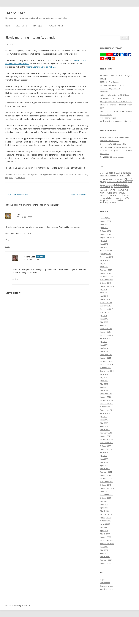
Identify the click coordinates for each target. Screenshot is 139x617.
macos (117, 186)
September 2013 (107, 371)
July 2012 (103, 416)
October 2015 (105, 312)
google (103, 181)
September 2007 (107, 543)
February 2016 (106, 302)
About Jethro (21, 26)
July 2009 (103, 501)
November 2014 (106, 335)
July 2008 (103, 527)
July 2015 (103, 315)
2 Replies (9, 44)
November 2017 (106, 257)
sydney (118, 198)
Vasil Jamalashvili (107, 137)
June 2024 (104, 224)
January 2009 (105, 517)
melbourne (124, 187)
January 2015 (105, 332)
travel (79, 174)
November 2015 (106, 309)
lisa (112, 187)
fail (118, 179)
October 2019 (105, 231)
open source (119, 189)
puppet (115, 195)
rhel (121, 195)
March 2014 (105, 351)
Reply (7, 246)
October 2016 (105, 283)
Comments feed (106, 586)
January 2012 (105, 436)
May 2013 (104, 384)
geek (128, 178)
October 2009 (105, 498)
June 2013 (104, 380)
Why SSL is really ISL (117, 144)
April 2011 (104, 465)
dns (114, 179)
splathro (72, 174)
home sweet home (115, 181)
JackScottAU (105, 147)
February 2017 (106, 270)
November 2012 (106, 403)
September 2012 (107, 410)
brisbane (108, 175)
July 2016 (103, 289)
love (66, 174)
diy (111, 179)
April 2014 (104, 348)
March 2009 (105, 511)
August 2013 (105, 374)
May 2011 (104, 462)
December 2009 (106, 494)
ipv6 (125, 182)
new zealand (104, 190)
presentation (105, 195)
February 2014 (106, 354)
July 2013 (103, 377)
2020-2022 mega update (110, 88)
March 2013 (105, 390)
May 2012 (104, 423)
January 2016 (105, 306)
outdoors (117, 192)
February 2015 (106, 328)
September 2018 (107, 237)
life (104, 185)
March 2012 (105, 429)
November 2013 (106, 364)
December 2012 (106, 400)
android (111, 172)
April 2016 (104, 296)
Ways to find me (56, 26)
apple (118, 173)
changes (60, 174)
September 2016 (107, 286)
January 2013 (105, 397)
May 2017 (104, 266)
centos (115, 175)
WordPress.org (106, 589)
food (121, 179)
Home (7, 26)
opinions (106, 192)
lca (101, 184)
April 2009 (104, 508)
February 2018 (106, 250)
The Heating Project (108, 118)
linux (109, 184)
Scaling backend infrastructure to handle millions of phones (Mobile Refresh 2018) (116, 104)
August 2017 (105, 260)
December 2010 (106, 478)
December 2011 (106, 439)
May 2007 (104, 550)
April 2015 (104, 325)
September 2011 (107, 449)
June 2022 (104, 227)
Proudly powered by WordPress (17, 605)
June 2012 (104, 420)
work (11, 177)
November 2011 (106, 442)
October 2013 (105, 367)
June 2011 (104, 459)
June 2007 (104, 547)
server (102, 198)
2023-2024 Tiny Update (109, 82)
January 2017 (105, 273)
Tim (18, 214)
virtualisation (118, 200)
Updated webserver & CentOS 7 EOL (115, 85)
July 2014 (103, 341)
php (123, 193)
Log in (102, 579)
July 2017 (103, 263)
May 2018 (104, 247)
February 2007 (106, 560)
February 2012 (106, 433)
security (127, 195)
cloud (121, 175)
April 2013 (104, 387)
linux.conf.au (120, 184)
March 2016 (105, 299)
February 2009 (106, 514)
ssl (113, 198)
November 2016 (106, 280)
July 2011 (103, 455)
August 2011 (105, 452)
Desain (103, 144)
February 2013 (106, 394)
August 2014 (105, 338)
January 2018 (105, 253)
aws (102, 175)
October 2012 (105, 407)
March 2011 (105, 468)
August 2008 (105, 524)
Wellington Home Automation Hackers (115, 121)
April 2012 (104, 426)
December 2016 (106, 276)
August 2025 (105, 218)
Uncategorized (106, 200)
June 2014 (104, 345)
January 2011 (105, 475)
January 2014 (105, 358)
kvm (130, 181)
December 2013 (106, 361)
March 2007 (105, 556)
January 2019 (105, 234)
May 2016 (104, 293)
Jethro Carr (15, 13)
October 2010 (105, 485)
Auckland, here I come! (16, 194)
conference (105, 179)
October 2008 (105, 521)
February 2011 (106, 472)
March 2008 (105, 534)
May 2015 (104, 322)
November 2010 (106, 481)
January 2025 (105, 221)
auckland (52, 174)
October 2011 (105, 446)
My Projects (38, 26)
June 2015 (104, 319)
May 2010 (104, 491)
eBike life (104, 92)
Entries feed (105, 582)
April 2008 (104, 530)
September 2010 (107, 488)
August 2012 (105, 413)
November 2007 (106, 540)
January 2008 (105, 537)
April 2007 (104, 553)
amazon (103, 173)
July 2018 (103, 240)
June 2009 (104, 504)
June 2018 (104, 244)
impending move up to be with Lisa (40, 67)
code (127, 175)
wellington (105, 202)
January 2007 (105, 563)
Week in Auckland (80, 194)
